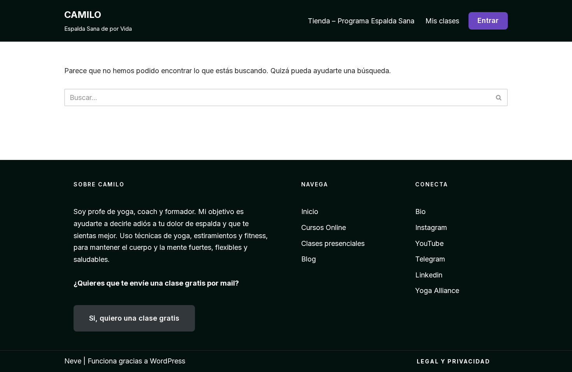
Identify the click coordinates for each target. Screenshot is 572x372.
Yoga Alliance (437, 290)
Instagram (431, 227)
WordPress (167, 361)
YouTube (429, 243)
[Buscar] (499, 97)
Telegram (430, 259)
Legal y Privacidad (453, 361)
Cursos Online (323, 227)
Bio (420, 211)
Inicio (309, 211)
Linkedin (428, 275)
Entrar (487, 20)
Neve (72, 361)
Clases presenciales (333, 243)
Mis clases (442, 21)
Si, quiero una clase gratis (134, 318)
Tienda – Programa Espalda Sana (361, 21)
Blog (308, 259)
